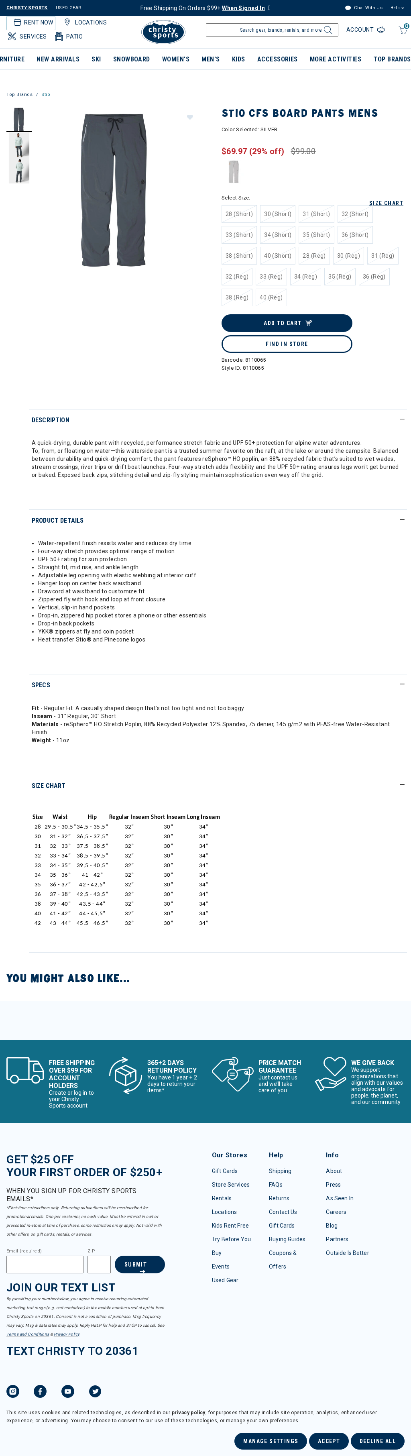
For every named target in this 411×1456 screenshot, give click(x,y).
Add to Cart (282, 323)
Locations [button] (91, 22)
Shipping (280, 1171)
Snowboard (131, 59)
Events (221, 1266)
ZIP (91, 1251)
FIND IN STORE (287, 344)
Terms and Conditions (27, 1334)
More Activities (335, 59)
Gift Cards (225, 1171)
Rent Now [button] (38, 22)
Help (395, 7)
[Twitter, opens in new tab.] (95, 1392)
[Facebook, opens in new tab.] (40, 1392)
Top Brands (19, 94)
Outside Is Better (347, 1253)
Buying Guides (287, 1239)
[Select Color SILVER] (234, 171)
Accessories (277, 59)
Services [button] (33, 36)
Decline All (378, 1441)
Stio (45, 94)
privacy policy (189, 1412)
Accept (329, 1441)
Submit (135, 1264)
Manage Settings (270, 1441)
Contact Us (283, 1212)
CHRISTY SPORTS (27, 7)
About (334, 1171)
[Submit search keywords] (326, 32)
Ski (96, 59)
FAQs (276, 1184)
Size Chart (386, 203)
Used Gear (225, 1280)
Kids (238, 59)
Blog (332, 1225)
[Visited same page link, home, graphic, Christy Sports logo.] (163, 32)
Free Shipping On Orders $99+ (202, 8)
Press (333, 1184)
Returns (279, 1198)
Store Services (231, 1184)
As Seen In (339, 1198)
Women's (175, 59)
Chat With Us (368, 7)
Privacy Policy (66, 1334)
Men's (210, 59)
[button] (189, 117)
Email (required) (24, 1251)
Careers (336, 1212)
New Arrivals (58, 59)
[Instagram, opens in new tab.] (12, 1392)
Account (360, 29)
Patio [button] (74, 36)
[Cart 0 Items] (402, 34)
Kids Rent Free (230, 1225)
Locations (224, 1212)
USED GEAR (68, 7)
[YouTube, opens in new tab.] (67, 1392)
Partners (337, 1239)
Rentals (222, 1198)
